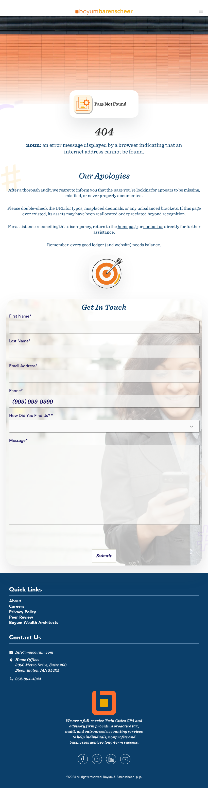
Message (18, 441)
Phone (16, 391)
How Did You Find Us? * (31, 416)
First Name (20, 316)
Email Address (23, 366)
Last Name (19, 341)
